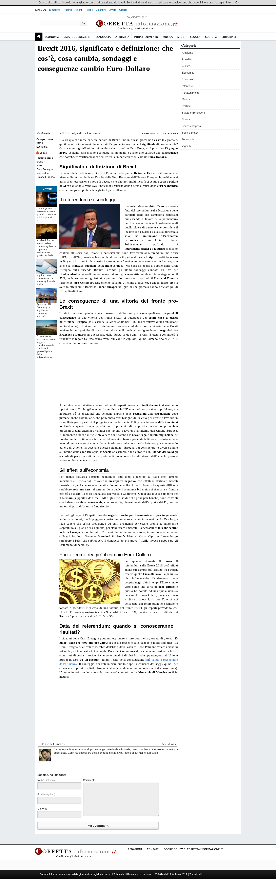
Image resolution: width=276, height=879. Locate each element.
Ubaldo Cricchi (91, 133)
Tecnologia (102, 37)
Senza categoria (191, 126)
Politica (186, 106)
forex (39, 165)
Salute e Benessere (77, 37)
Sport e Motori (190, 132)
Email (46, 794)
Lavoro (112, 9)
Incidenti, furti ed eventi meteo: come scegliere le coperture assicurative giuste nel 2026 (46, 248)
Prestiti (89, 9)
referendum (43, 173)
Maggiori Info (223, 2)
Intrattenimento (146, 37)
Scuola (195, 37)
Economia (52, 37)
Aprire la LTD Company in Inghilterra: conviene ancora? (44, 310)
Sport (181, 37)
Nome (46, 780)
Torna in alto (196, 874)
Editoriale (229, 37)
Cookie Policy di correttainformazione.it (193, 849)
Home (38, 37)
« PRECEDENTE (150, 133)
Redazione (135, 849)
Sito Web (42, 808)
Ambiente (187, 52)
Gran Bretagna (45, 169)
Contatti (153, 849)
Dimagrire (54, 9)
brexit (40, 161)
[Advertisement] (107, 103)
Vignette (187, 146)
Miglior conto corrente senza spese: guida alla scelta (46, 280)
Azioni (78, 9)
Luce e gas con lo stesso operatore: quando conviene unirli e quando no (46, 214)
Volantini (101, 9)
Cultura (211, 37)
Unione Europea (46, 177)
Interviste (187, 86)
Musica (168, 37)
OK (237, 2)
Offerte (123, 9)
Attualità (122, 37)
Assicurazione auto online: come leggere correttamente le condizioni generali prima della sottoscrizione (46, 347)
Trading (67, 9)
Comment (88, 780)
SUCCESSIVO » (170, 133)
